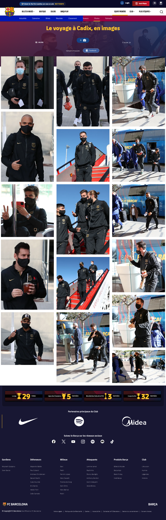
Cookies (87, 511)
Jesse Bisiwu (91, 486)
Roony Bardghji (92, 474)
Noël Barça (118, 478)
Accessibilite (96, 511)
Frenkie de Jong (66, 482)
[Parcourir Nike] (28, 421)
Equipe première (120, 12)
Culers (53, 12)
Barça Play (64, 12)
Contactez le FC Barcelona (111, 511)
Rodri (62, 494)
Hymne (144, 470)
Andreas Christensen (37, 474)
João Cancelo (35, 494)
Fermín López (65, 474)
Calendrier (36, 18)
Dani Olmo (64, 486)
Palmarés (108, 18)
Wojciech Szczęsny (8, 466)
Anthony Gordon (93, 478)
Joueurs (85, 18)
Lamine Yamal (92, 466)
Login (125, 3)
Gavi (61, 466)
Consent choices (146, 511)
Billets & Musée (27, 12)
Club (131, 12)
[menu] (161, 3)
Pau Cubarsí (34, 470)
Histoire (144, 478)
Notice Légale (58, 511)
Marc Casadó (64, 478)
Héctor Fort (34, 490)
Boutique (42, 12)
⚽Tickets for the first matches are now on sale (42, 4)
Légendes (145, 474)
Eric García (34, 486)
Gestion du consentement (130, 511)
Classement (72, 18)
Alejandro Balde (36, 466)
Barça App (117, 470)
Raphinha (90, 470)
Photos (96, 18)
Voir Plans (143, 3)
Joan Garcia (6, 470)
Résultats (59, 18)
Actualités (22, 18)
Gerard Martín (35, 478)
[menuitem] (161, 3)
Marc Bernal (64, 490)
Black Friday (118, 474)
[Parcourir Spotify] (79, 421)
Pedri (62, 470)
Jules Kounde (35, 482)
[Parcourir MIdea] (134, 421)
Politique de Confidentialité (73, 511)
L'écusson (145, 466)
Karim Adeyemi (92, 482)
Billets (48, 18)
